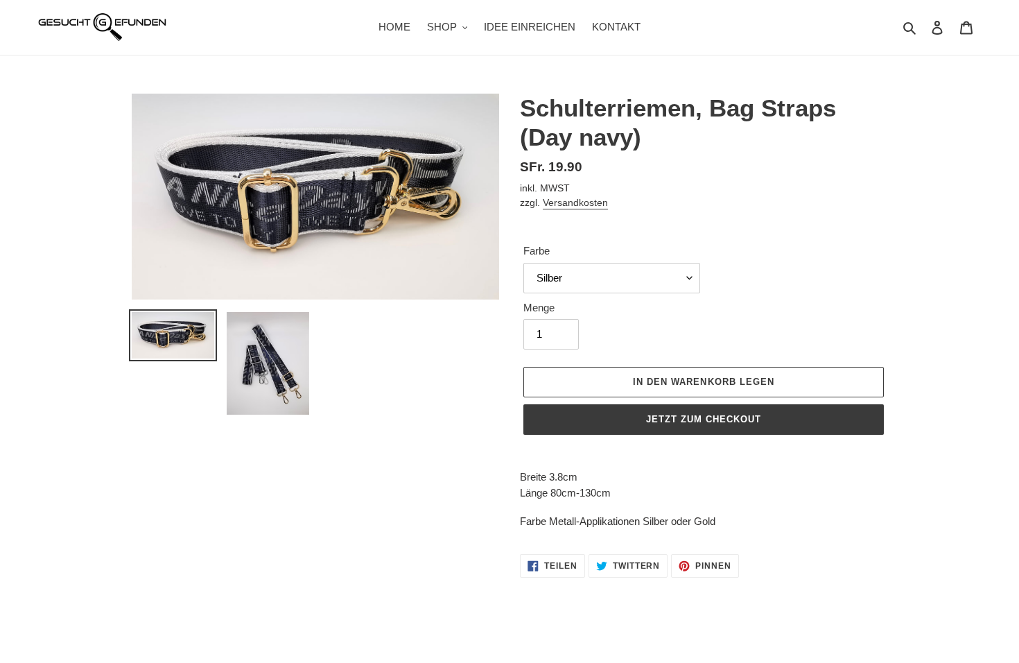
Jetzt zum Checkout (704, 419)
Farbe (536, 251)
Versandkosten (575, 202)
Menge (539, 307)
